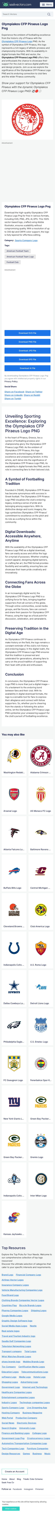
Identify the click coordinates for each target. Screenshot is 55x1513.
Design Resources (11, 1453)
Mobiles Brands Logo (33, 1361)
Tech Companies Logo (13, 1448)
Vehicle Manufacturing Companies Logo (22, 1290)
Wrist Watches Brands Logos (16, 1356)
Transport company (12, 1351)
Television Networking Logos (16, 1346)
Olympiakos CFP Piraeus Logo (17, 41)
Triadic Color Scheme (33, 1479)
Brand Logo (7, 1274)
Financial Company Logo (28, 1274)
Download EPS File (27, 359)
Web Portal (7, 1417)
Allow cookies (10, 1509)
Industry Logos (9, 1402)
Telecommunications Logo (34, 1371)
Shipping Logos (38, 1310)
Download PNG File (27, 342)
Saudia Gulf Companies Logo (16, 1341)
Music (47, 1453)
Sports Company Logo (26, 240)
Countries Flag (9, 1305)
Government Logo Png (13, 1438)
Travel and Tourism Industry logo (18, 1336)
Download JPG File (27, 351)
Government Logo (11, 1387)
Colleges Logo (39, 1433)
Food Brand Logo (10, 1295)
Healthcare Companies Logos (17, 1392)
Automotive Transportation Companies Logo (24, 1443)
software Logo (9, 1377)
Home (4, 1479)
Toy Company (9, 1366)
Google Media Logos (12, 1315)
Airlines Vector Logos (13, 1279)
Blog (19, 1479)
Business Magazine (32, 1412)
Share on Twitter (33, 391)
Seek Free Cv (8, 1482)
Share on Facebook (14, 391)
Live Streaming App (37, 1407)
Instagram (28, 1489)
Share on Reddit (32, 395)
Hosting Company (11, 1412)
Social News (8, 1423)
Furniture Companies (37, 1448)
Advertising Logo (29, 1382)
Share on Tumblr (13, 398)
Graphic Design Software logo (17, 1320)
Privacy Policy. (11, 381)
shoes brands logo (11, 1361)
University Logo (27, 1428)
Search (50, 14)
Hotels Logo (39, 1377)
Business (37, 1453)
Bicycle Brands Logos (30, 1305)
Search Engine (9, 1428)
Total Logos (30, 1351)
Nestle (33, 1325)
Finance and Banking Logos (16, 1433)
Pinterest (39, 1489)
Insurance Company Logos (15, 1285)
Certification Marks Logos (31, 1366)
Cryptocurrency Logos (38, 1438)
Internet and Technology (35, 1387)
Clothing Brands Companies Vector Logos (23, 1300)
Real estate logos (10, 1331)
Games (26, 1453)
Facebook (17, 1489)
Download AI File (27, 368)
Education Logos (10, 1371)
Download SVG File (27, 333)
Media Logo (25, 1377)
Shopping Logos (10, 1382)
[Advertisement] (27, 172)
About (12, 1479)
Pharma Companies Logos (15, 1310)
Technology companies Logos (34, 1402)
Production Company (26, 1417)
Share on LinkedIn (14, 395)
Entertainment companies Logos (18, 1397)
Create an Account (14, 1471)
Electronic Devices (26, 1423)
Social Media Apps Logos (14, 1325)
